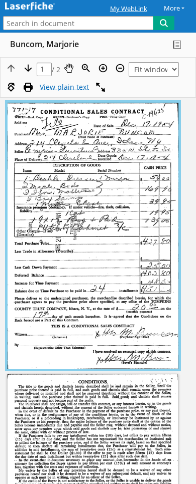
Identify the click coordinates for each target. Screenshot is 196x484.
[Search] (163, 23)
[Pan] (68, 68)
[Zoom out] (120, 68)
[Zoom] (85, 68)
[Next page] (28, 68)
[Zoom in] (103, 68)
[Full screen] (100, 87)
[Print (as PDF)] (28, 87)
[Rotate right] (11, 87)
